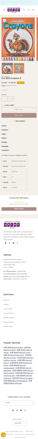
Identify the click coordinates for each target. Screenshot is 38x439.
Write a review (19, 209)
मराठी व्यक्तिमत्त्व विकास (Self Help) (18, 382)
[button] (4, 10)
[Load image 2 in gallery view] (19, 68)
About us (6, 300)
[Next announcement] (34, 3)
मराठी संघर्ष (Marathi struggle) (22, 378)
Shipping (4, 86)
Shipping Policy (9, 322)
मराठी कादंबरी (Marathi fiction (20, 353)
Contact (6, 304)
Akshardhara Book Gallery (16, 432)
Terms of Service (9, 313)
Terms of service (19, 434)
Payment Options (9, 318)
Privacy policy (9, 434)
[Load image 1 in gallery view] (7, 68)
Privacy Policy (8, 309)
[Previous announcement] (3, 3)
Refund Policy (8, 326)
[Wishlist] (28, 10)
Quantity (4, 95)
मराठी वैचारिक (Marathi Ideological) (16, 381)
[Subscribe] (32, 403)
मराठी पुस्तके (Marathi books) (13, 348)
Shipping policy (30, 434)
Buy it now (19, 115)
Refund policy (29, 431)
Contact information (19, 437)
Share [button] (5, 90)
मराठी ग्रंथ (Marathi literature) (14, 355)
